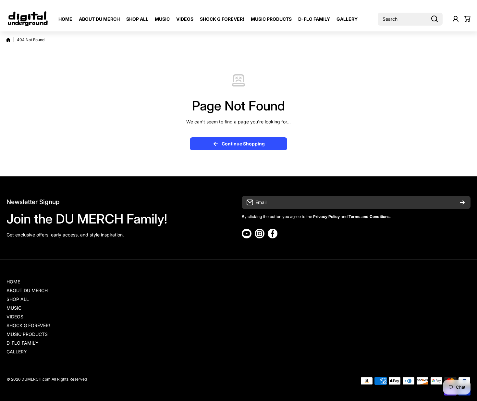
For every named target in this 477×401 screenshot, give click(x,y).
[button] (467, 19)
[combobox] (410, 19)
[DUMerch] (27, 19)
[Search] (434, 19)
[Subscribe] (462, 202)
